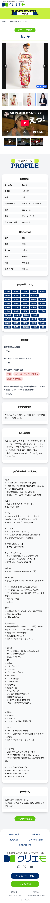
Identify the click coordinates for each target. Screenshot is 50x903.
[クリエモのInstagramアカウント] (18, 867)
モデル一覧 (14, 21)
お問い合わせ (25, 844)
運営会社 (14, 892)
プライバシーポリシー (14, 895)
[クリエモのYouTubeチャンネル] (31, 867)
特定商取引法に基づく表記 (36, 895)
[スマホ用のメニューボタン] (45, 4)
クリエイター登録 (25, 875)
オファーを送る (25, 29)
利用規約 (36, 892)
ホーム (4, 21)
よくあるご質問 (36, 839)
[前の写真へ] (5, 66)
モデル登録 (25, 883)
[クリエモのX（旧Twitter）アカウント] (24, 867)
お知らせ (36, 834)
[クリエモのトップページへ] (13, 4)
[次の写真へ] (45, 66)
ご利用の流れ (14, 839)
